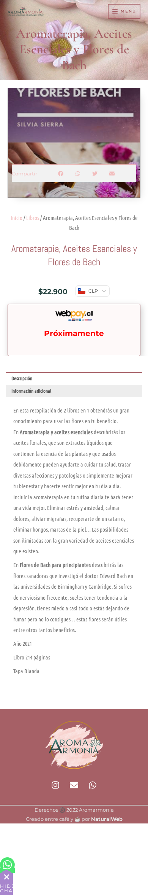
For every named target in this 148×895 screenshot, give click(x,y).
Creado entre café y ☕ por (74, 819)
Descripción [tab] (21, 378)
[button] (60, 173)
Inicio (16, 217)
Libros (32, 217)
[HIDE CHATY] (6, 876)
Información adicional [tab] (31, 390)
